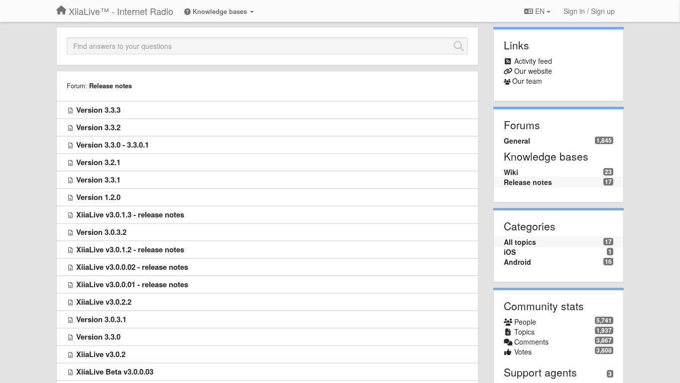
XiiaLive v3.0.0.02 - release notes (132, 266)
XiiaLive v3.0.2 (100, 354)
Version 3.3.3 (98, 109)
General (517, 141)
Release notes (110, 85)
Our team (527, 81)
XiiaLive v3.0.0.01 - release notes (132, 284)
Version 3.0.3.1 (101, 319)
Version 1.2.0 (98, 197)
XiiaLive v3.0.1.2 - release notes (130, 249)
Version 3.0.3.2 (101, 231)
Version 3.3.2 (98, 127)
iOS (510, 252)
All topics (520, 242)
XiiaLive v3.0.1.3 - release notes (130, 214)
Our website (533, 71)
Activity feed (533, 61)
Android (517, 262)
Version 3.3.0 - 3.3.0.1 (112, 144)
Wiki (511, 172)
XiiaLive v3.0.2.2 (103, 301)
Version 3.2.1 (98, 162)
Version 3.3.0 (98, 336)
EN (540, 11)
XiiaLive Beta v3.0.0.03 (114, 371)
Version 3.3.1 (98, 179)
